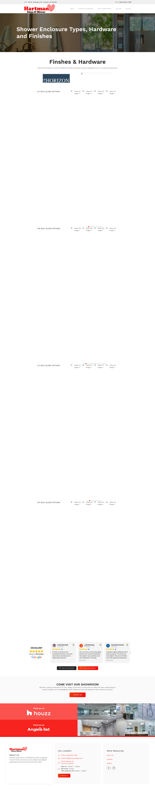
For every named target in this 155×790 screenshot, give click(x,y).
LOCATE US (77, 695)
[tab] (86, 226)
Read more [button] (82, 660)
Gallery (118, 8)
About (72, 8)
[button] (76, 157)
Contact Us (64, 775)
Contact (128, 8)
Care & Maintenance (104, 8)
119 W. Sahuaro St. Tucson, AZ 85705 (42, 2)
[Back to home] (39, 8)
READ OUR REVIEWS (68, 668)
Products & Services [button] (86, 8)
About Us (110, 755)
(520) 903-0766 (125, 2)
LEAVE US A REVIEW (89, 668)
